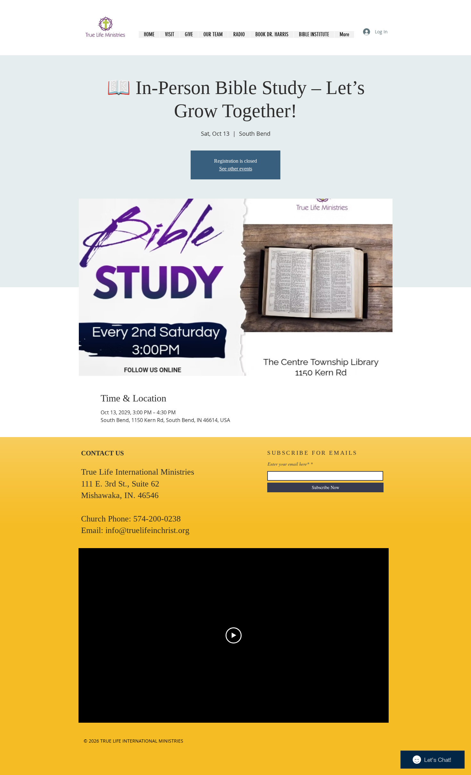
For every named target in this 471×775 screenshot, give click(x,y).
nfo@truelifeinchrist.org (148, 530)
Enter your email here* (288, 464)
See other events (235, 168)
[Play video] (234, 635)
